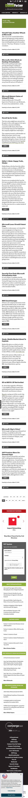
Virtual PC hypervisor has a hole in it (13, 281)
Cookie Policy (9, 787)
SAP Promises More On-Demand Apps (11, 453)
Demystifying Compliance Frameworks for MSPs (14, 696)
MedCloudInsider (14, 755)
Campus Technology (14, 746)
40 (6, 500)
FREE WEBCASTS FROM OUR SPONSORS (14, 653)
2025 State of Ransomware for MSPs (13, 691)
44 (19, 500)
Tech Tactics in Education (14, 770)
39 (3, 500)
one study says (20, 351)
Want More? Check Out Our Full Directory (14, 537)
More (5, 146)
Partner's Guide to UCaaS (10, 634)
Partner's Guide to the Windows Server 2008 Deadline (14, 624)
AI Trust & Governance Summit (12, 658)
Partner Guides (14, 619)
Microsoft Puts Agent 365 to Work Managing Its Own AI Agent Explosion (14, 589)
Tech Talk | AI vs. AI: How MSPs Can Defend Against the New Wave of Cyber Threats (14, 675)
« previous (5, 496)
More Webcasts (8, 680)
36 (17, 496)
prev (3, 521)
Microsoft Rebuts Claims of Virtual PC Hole (12, 97)
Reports (4, 394)
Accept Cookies (11, 795)
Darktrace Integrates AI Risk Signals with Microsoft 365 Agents (13, 606)
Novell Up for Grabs (9, 118)
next (23, 521)
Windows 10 (15, 12)
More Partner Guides (9, 648)
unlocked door (14, 103)
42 (13, 500)
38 (24, 496)
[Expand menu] (25, 2)
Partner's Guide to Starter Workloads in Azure (14, 638)
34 (11, 496)
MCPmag (14, 753)
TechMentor (14, 768)
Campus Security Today (14, 744)
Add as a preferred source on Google (15, 9)
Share (6, 54)
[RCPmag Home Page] (14, 4)
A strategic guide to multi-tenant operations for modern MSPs (12, 701)
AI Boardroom (14, 737)
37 (20, 496)
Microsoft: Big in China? (11, 429)
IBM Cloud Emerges (9, 301)
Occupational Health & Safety (14, 757)
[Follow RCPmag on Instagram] (17, 1)
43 (16, 500)
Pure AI (14, 759)
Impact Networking (14, 528)
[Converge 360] (14, 726)
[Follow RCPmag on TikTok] (15, 1)
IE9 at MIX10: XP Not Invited (13, 382)
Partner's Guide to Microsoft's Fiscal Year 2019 (13, 644)
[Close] (21, 774)
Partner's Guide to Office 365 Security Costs (14, 630)
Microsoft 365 (23, 12)
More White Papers (9, 712)
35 (14, 496)
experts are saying (7, 438)
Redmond (14, 762)
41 (9, 500)
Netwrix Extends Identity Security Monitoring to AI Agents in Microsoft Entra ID (13, 595)
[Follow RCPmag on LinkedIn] (11, 1)
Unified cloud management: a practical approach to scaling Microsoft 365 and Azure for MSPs (14, 707)
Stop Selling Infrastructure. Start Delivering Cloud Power (12, 669)
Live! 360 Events (14, 750)
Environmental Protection (14, 748)
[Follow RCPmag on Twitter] (13, 1)
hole (4, 100)
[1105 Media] (14, 731)
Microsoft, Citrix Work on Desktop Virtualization (12, 61)
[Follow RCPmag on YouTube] (20, 1)
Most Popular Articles (14, 584)
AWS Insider (14, 742)
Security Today (14, 764)
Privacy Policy (15, 560)
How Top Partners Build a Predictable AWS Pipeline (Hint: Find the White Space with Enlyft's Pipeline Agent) (13, 663)
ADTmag (14, 739)
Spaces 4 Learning (14, 766)
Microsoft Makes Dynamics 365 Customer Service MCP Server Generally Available (12, 612)
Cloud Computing (6, 12)
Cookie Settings (11, 790)
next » (23, 500)
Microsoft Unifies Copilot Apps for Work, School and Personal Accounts (13, 601)
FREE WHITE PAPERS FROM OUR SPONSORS (14, 686)
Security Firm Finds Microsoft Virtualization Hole (13, 274)
